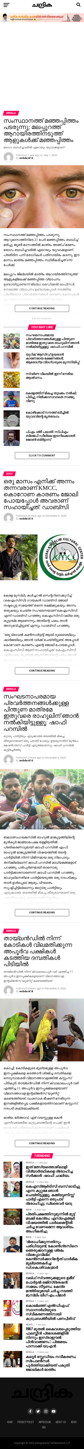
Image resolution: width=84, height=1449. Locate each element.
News (74, 1422)
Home (10, 1422)
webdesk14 (26, 158)
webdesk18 (26, 991)
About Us (61, 1422)
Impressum (45, 1422)
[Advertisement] (42, 67)
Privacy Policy (26, 1422)
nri (44, 1427)
